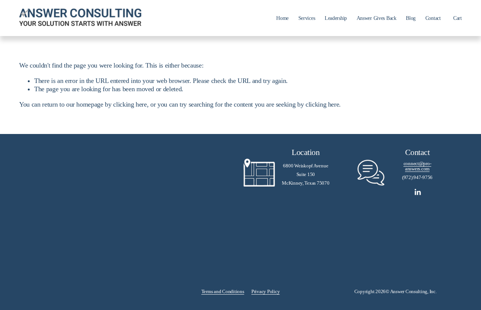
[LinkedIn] (417, 192)
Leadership (336, 18)
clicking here (130, 104)
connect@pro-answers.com (417, 166)
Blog (411, 18)
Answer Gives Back (376, 18)
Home (282, 18)
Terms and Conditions (222, 291)
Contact (433, 18)
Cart (457, 18)
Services (306, 18)
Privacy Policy (265, 291)
